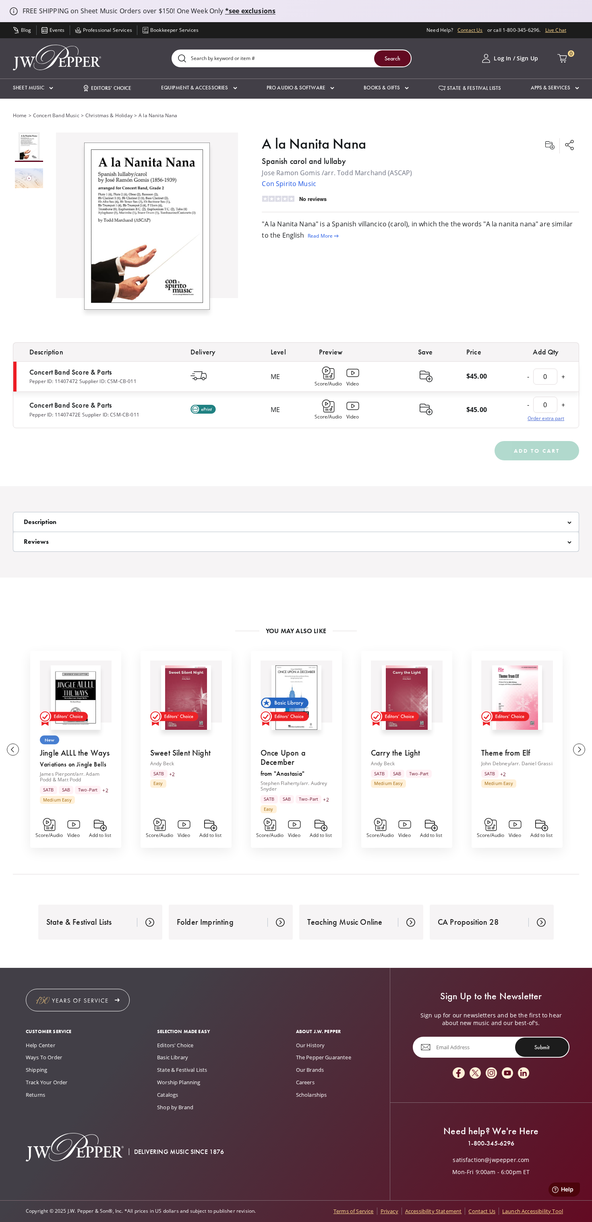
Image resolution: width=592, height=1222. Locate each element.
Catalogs (167, 1094)
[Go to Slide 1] (29, 147)
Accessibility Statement (433, 1211)
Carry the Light (395, 753)
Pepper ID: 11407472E (55, 414)
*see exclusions (250, 10)
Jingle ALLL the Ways (75, 753)
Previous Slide (13, 750)
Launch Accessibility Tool (532, 1211)
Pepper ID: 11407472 (53, 381)
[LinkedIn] (523, 1073)
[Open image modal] (147, 229)
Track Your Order (47, 1082)
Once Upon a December (283, 757)
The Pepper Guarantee (323, 1057)
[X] (475, 1073)
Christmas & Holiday (108, 115)
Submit (541, 1047)
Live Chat (555, 30)
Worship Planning (179, 1082)
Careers (305, 1082)
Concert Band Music (56, 115)
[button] (33, 88)
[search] (182, 59)
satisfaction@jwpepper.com (491, 1160)
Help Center (40, 1045)
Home (20, 115)
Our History (310, 1045)
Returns (35, 1094)
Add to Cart (537, 450)
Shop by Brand (175, 1107)
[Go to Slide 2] (29, 178)
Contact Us (470, 30)
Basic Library (172, 1057)
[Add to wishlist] (549, 145)
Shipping (36, 1069)
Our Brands (310, 1069)
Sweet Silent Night (180, 753)
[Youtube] (507, 1073)
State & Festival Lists (182, 1069)
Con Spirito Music (289, 183)
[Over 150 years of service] (78, 1000)
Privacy (389, 1211)
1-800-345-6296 (491, 1143)
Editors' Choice (175, 1045)
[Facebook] (459, 1073)
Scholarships (311, 1094)
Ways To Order (44, 1057)
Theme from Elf (505, 753)
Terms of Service (353, 1211)
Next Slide (579, 750)
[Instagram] (491, 1073)
